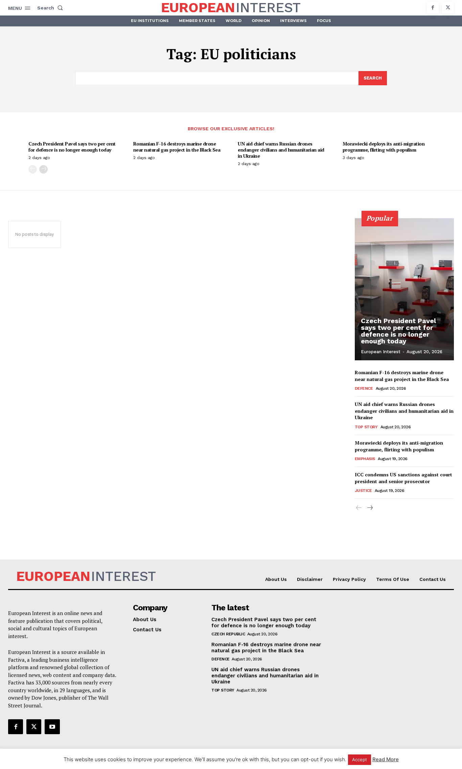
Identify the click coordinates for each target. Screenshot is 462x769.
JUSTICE (363, 490)
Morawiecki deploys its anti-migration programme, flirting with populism (384, 146)
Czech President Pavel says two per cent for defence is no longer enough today (72, 146)
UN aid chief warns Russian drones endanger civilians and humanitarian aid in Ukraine (281, 149)
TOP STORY (366, 427)
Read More (385, 759)
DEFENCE (364, 388)
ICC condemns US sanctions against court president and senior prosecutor (403, 477)
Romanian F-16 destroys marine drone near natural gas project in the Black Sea (177, 146)
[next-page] (43, 169)
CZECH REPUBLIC (228, 634)
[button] (51, 8)
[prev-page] (32, 169)
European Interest (380, 351)
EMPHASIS (365, 458)
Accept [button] (359, 759)
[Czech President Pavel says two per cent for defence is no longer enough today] (404, 289)
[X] (448, 8)
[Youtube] (52, 726)
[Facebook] (433, 8)
